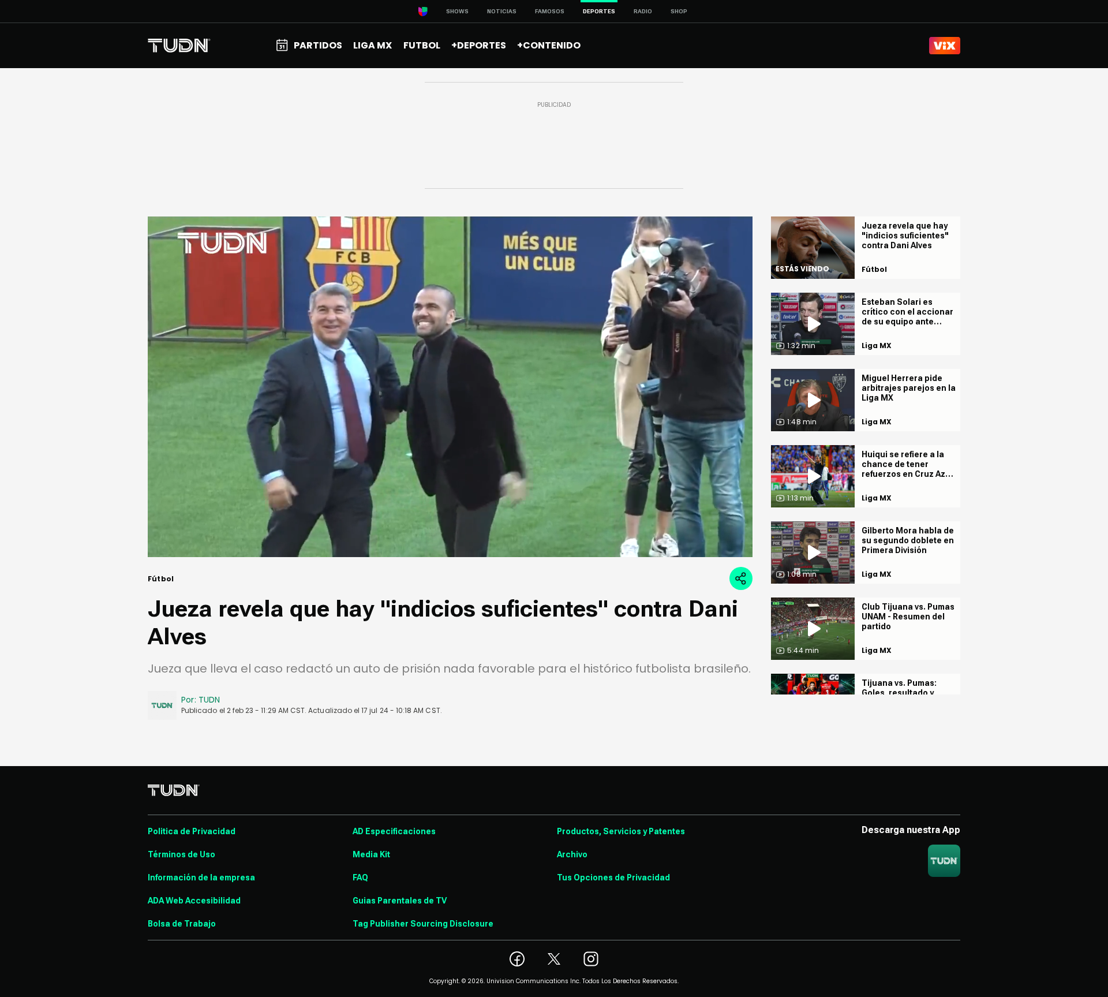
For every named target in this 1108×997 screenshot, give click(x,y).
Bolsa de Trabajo (182, 923)
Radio (643, 11)
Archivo (572, 854)
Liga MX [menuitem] (372, 45)
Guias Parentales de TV (400, 900)
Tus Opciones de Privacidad (613, 877)
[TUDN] (179, 45)
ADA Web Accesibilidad (194, 900)
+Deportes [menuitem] (478, 45)
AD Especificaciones (394, 831)
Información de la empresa (201, 877)
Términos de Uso (181, 854)
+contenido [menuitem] (549, 45)
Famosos (549, 11)
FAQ (360, 877)
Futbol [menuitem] (421, 45)
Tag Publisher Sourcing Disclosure (423, 923)
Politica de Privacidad (191, 831)
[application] (450, 386)
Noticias (501, 11)
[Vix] (944, 45)
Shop (679, 11)
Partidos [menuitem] (318, 45)
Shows (457, 11)
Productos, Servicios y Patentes (621, 831)
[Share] (741, 578)
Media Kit (371, 854)
